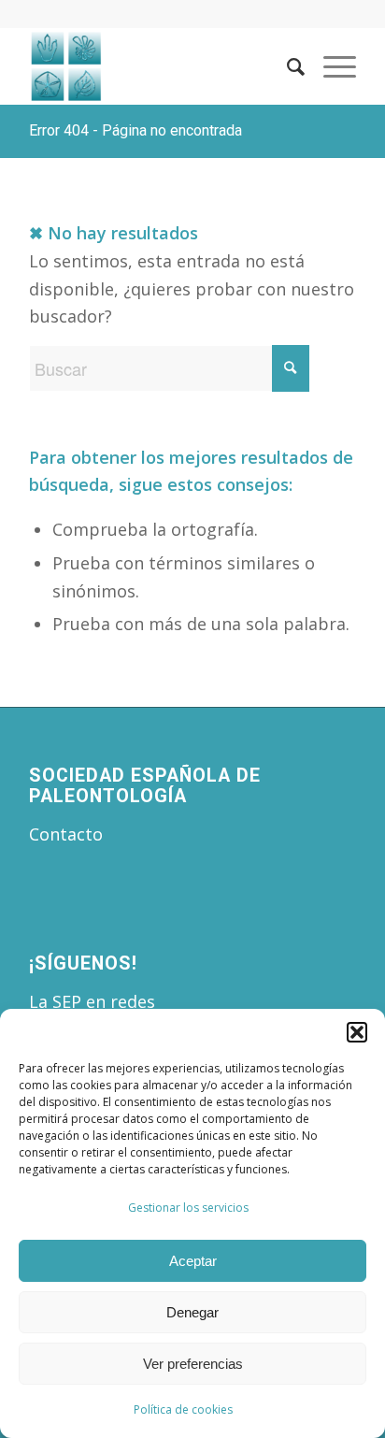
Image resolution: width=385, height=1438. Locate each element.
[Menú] (330, 66)
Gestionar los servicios (188, 1207)
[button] (357, 1032)
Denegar (192, 1312)
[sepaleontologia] (160, 66)
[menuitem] (286, 66)
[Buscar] (286, 66)
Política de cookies (183, 1409)
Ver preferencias (193, 1364)
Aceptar (193, 1261)
